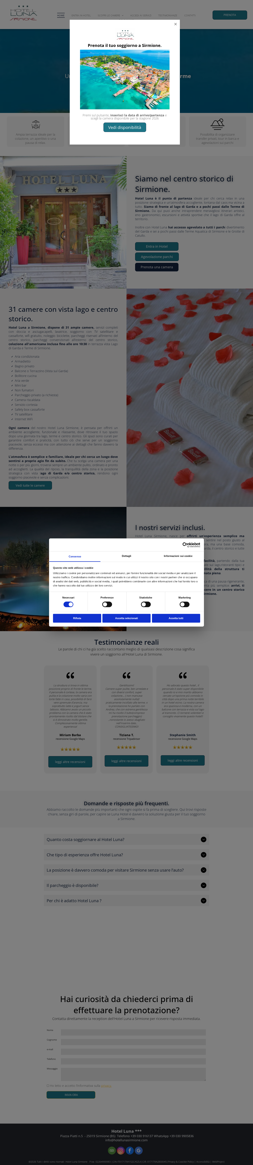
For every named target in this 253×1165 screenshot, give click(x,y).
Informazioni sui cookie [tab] (178, 555)
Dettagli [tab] (126, 555)
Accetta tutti (176, 618)
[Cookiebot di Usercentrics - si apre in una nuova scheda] (185, 544)
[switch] (107, 604)
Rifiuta (77, 618)
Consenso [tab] (75, 556)
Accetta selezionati (126, 618)
